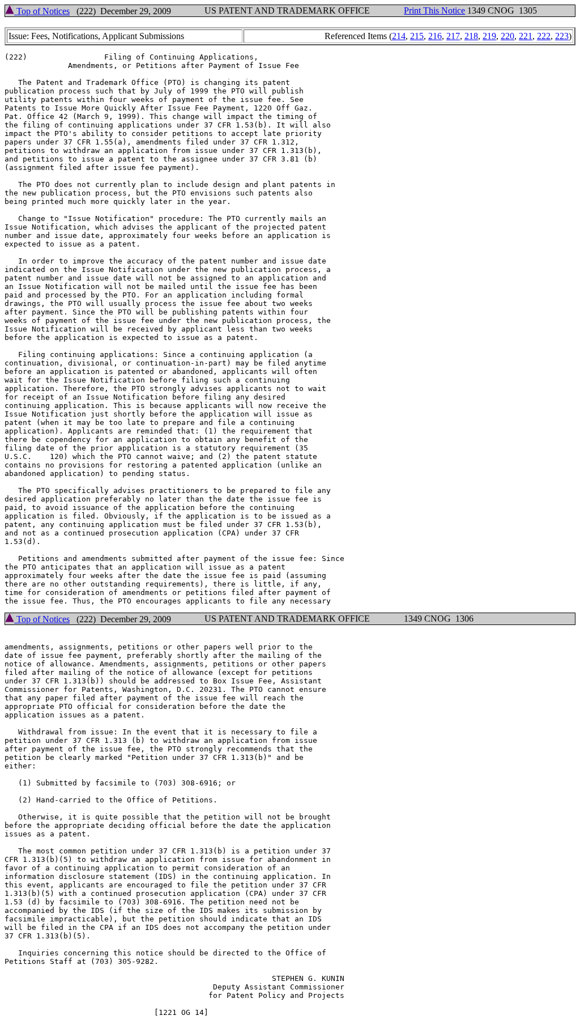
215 (417, 36)
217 (453, 36)
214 (399, 36)
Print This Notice (434, 10)
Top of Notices (42, 11)
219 (489, 36)
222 (544, 36)
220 (507, 36)
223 (562, 36)
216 (435, 36)
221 (525, 36)
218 (471, 36)
